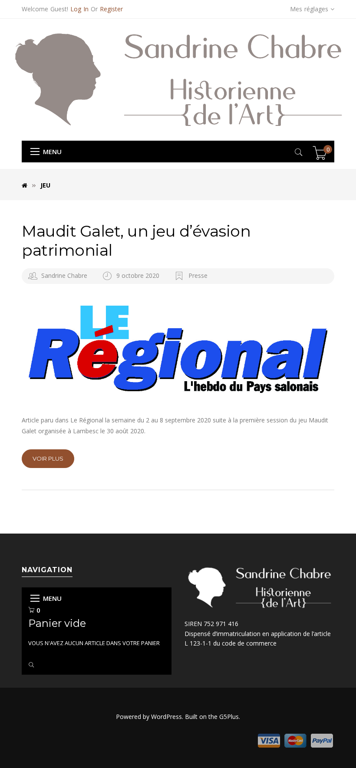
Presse (198, 275)
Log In (79, 9)
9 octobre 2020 (138, 275)
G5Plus (229, 716)
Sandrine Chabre (64, 275)
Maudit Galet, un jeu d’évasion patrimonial (136, 240)
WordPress (166, 716)
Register (111, 9)
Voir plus (48, 458)
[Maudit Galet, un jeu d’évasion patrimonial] (178, 349)
